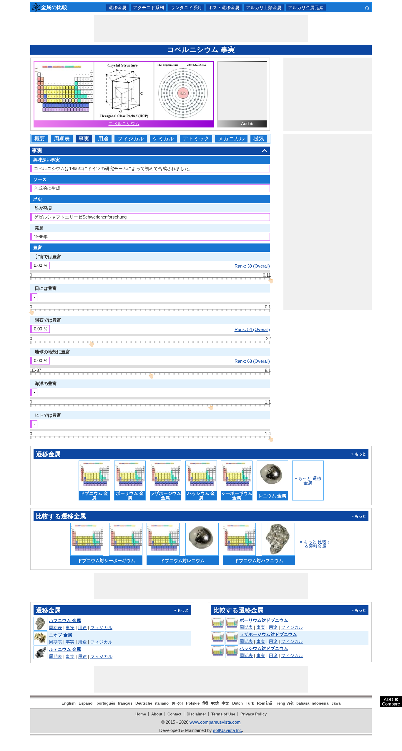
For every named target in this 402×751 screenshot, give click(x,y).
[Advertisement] (201, 28)
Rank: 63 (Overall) (252, 361)
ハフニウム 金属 (65, 620)
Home (140, 714)
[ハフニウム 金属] (40, 624)
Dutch (237, 703)
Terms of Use (223, 714)
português (106, 703)
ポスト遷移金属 (223, 7)
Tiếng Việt (284, 703)
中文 (225, 703)
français (125, 703)
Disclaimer (196, 714)
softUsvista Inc (227, 730)
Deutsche (143, 703)
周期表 (62, 139)
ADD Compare (391, 701)
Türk (250, 703)
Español (86, 703)
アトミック (196, 139)
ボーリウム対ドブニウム (264, 620)
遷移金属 (117, 7)
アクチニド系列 (148, 7)
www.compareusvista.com (215, 722)
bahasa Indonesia (312, 703)
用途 (103, 139)
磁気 (258, 139)
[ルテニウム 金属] (40, 653)
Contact (174, 714)
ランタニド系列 (186, 7)
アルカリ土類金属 (263, 7)
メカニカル (231, 139)
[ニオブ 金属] (40, 638)
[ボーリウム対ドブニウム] (224, 624)
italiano (162, 703)
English (69, 703)
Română (264, 703)
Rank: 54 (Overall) (252, 329)
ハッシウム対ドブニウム (264, 648)
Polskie (193, 703)
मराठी (215, 703)
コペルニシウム (124, 123)
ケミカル (163, 139)
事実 (84, 139)
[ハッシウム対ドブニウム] (224, 652)
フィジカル (130, 139)
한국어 (177, 703)
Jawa (335, 703)
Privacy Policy (253, 714)
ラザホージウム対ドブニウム (268, 634)
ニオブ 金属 (60, 634)
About (156, 714)
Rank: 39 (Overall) (252, 265)
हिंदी (205, 703)
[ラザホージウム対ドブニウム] (224, 638)
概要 (39, 139)
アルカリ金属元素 (305, 7)
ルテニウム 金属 (65, 649)
